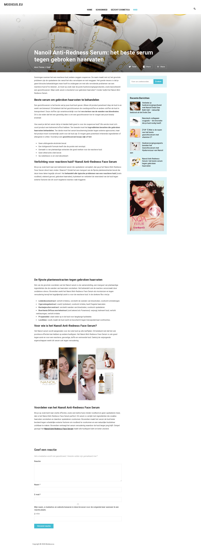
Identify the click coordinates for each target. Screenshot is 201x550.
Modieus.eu (13, 4)
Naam (37, 485)
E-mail (37, 494)
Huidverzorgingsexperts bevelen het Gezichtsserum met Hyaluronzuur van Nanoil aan (146, 148)
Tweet (134, 67)
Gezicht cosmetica (120, 9)
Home (89, 9)
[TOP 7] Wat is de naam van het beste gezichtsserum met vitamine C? (152, 133)
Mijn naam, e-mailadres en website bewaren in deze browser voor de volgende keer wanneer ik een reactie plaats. (76, 508)
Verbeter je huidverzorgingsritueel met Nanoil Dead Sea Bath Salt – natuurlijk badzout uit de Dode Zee (146, 108)
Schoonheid (101, 9)
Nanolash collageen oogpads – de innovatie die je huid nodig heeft (152, 120)
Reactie (37, 461)
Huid (135, 9)
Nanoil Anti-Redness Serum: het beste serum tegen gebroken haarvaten (152, 162)
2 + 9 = (37, 514)
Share (148, 67)
